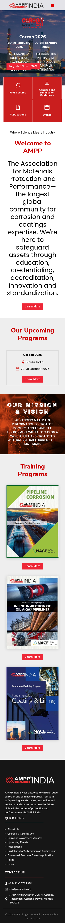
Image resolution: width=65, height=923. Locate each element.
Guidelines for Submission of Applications (32, 851)
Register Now (18, 66)
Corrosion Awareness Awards (25, 838)
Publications (15, 847)
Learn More (32, 306)
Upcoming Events (18, 842)
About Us (13, 829)
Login (11, 864)
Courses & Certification (21, 834)
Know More (32, 379)
